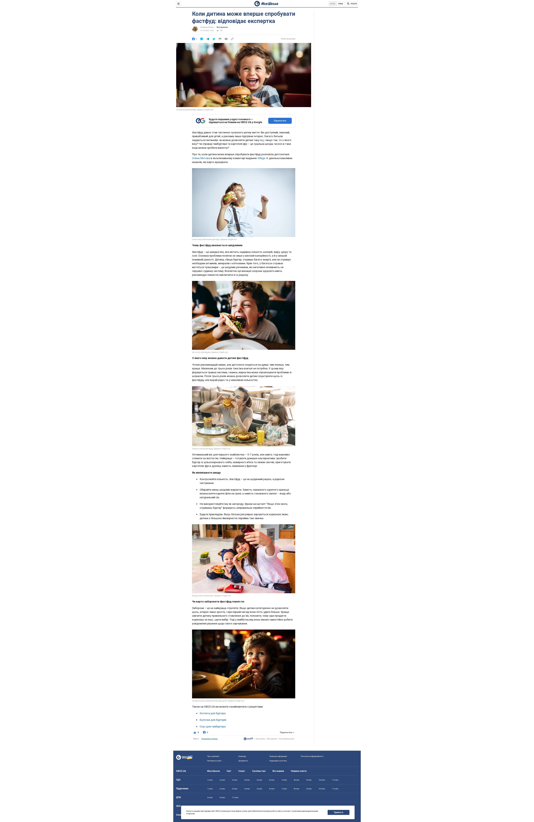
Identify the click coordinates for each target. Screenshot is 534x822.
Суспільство (259, 771)
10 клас (322, 780)
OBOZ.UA (181, 771)
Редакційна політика (209, 739)
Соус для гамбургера (213, 726)
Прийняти (338, 812)
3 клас (234, 780)
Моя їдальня (222, 27)
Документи (243, 761)
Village (261, 158)
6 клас (272, 780)
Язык (340, 4)
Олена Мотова (201, 158)
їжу (262, 140)
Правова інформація (278, 756)
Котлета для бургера (213, 713)
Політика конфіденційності (312, 756)
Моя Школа (260, 739)
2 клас (222, 780)
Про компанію (213, 756)
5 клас (259, 780)
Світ (229, 771)
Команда (242, 756)
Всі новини (278, 771)
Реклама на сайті (214, 761)
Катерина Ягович (207, 27)
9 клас (309, 780)
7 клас (284, 780)
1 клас (210, 780)
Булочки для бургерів (213, 719)
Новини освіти (298, 771)
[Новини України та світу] (248, 739)
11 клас (335, 780)
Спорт (241, 771)
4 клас (247, 780)
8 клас (296, 780)
